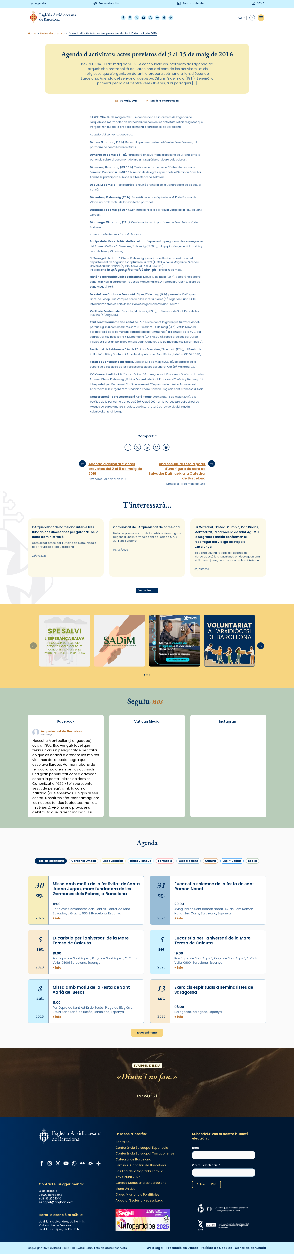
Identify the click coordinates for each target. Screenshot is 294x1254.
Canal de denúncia (250, 1248)
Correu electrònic (206, 1165)
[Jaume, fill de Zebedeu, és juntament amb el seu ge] (204, 763)
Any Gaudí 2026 (128, 1177)
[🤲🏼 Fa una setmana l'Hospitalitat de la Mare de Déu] (251, 790)
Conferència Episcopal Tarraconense (145, 1153)
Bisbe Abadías (113, 861)
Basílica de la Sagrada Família (139, 1171)
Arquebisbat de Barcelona (62, 731)
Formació (165, 861)
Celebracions (188, 861)
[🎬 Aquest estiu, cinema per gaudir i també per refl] (204, 750)
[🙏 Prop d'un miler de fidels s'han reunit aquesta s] (204, 790)
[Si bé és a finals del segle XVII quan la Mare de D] (251, 763)
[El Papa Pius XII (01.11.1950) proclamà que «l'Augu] (228, 736)
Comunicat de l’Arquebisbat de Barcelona (146, 527)
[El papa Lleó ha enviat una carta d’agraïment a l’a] (228, 777)
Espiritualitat (232, 861)
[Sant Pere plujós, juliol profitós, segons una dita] (204, 804)
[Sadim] (119, 641)
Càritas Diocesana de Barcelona (141, 1183)
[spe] (64, 641)
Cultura (210, 861)
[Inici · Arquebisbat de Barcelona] (55, 18)
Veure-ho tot (147, 590)
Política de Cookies (216, 1248)
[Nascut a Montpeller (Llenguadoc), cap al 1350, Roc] (204, 736)
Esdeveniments (147, 1033)
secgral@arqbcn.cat (56, 1202)
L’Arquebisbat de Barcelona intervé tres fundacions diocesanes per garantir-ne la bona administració (65, 532)
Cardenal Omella (83, 861)
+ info (57, 918)
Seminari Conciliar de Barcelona (141, 1165)
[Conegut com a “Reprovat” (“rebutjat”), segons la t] (251, 777)
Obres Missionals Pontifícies (137, 1194)
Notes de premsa (52, 33)
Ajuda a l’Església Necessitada (139, 1200)
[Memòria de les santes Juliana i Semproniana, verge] (251, 750)
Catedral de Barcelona (133, 1159)
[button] (260, 645)
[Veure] (174, 641)
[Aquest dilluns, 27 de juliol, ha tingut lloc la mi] (228, 750)
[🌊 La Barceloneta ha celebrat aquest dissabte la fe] (228, 763)
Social (252, 861)
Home (32, 33)
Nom (195, 1148)
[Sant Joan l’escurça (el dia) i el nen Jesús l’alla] (228, 804)
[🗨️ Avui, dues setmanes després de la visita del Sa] (251, 804)
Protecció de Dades (182, 1248)
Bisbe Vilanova (140, 861)
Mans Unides (125, 1189)
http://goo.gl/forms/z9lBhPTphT (132, 269)
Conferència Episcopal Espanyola (142, 1147)
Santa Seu (124, 1142)
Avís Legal (155, 1248)
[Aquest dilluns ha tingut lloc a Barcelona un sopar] (204, 777)
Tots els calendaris (50, 861)
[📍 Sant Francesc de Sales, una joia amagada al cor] (251, 736)
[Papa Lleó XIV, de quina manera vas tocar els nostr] (228, 790)
